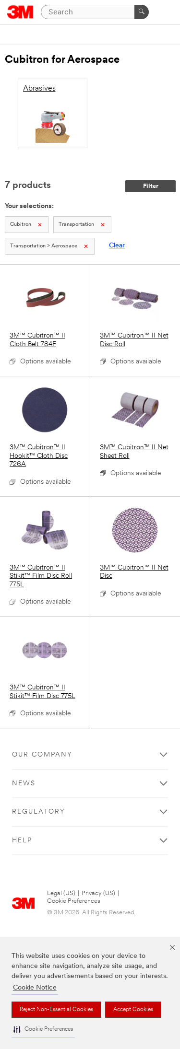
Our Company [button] (42, 754)
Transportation (76, 224)
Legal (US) (61, 893)
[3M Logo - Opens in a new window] (20, 12)
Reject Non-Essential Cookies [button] (56, 1010)
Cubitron (20, 224)
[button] (43, 1029)
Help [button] (22, 840)
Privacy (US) (98, 893)
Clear (117, 245)
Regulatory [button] (38, 812)
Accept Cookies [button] (133, 1010)
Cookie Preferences (73, 901)
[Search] (141, 12)
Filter (150, 186)
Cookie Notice (35, 987)
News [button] (24, 783)
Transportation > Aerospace (43, 246)
